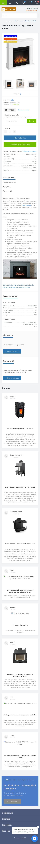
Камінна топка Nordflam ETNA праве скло (20, 544)
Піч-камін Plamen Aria (20, 625)
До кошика (20, 138)
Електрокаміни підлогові (11, 285)
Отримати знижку (23, 110)
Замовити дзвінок (31, 10)
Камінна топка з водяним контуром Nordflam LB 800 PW (20, 675)
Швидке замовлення (20, 144)
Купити (31, 121)
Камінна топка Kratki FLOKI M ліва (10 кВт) (20, 487)
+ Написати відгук (12, 351)
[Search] (35, 15)
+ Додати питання (12, 378)
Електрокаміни (8, 21)
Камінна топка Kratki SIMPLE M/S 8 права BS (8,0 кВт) (20, 757)
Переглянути (12, 801)
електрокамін (26, 205)
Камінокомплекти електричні (19, 287)
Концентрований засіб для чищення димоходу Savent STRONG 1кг (20, 591)
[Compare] (36, 93)
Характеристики (9, 182)
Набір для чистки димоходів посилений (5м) (20, 715)
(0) (20, 94)
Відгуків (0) (7, 186)
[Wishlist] (31, 93)
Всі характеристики (29, 151)
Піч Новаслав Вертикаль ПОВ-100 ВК (20, 429)
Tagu (12, 100)
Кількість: (7, 128)
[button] (16, 2)
